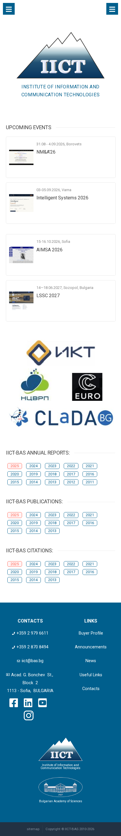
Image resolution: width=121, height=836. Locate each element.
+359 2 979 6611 (32, 633)
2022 (71, 466)
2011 (90, 482)
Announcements (91, 647)
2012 (71, 482)
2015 (15, 482)
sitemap (33, 829)
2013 (52, 482)
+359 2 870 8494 (32, 647)
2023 (52, 466)
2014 (33, 482)
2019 (33, 474)
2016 (90, 474)
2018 (52, 474)
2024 (33, 466)
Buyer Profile (91, 633)
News (90, 660)
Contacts (91, 688)
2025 (15, 466)
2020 (15, 474)
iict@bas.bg (32, 660)
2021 (90, 466)
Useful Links (91, 674)
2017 (71, 474)
